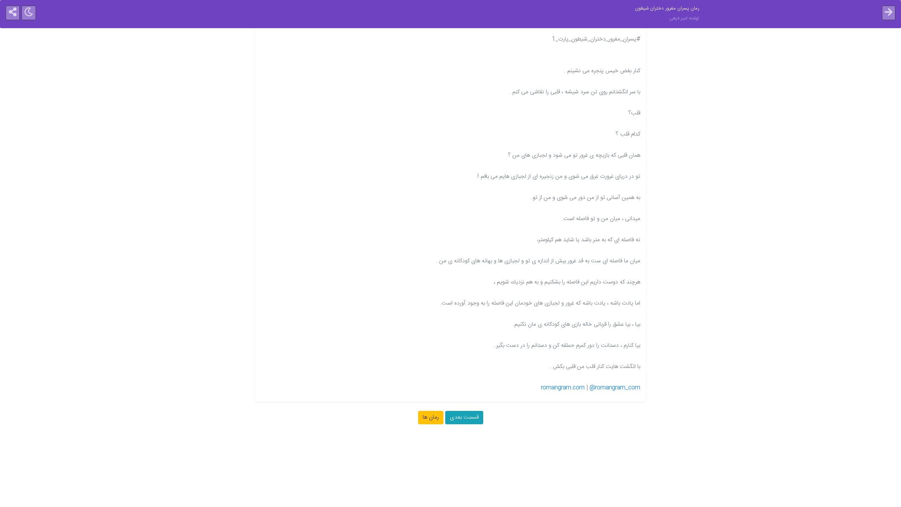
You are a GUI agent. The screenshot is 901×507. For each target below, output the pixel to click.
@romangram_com (615, 388)
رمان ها (431, 417)
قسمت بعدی (464, 417)
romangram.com (563, 388)
